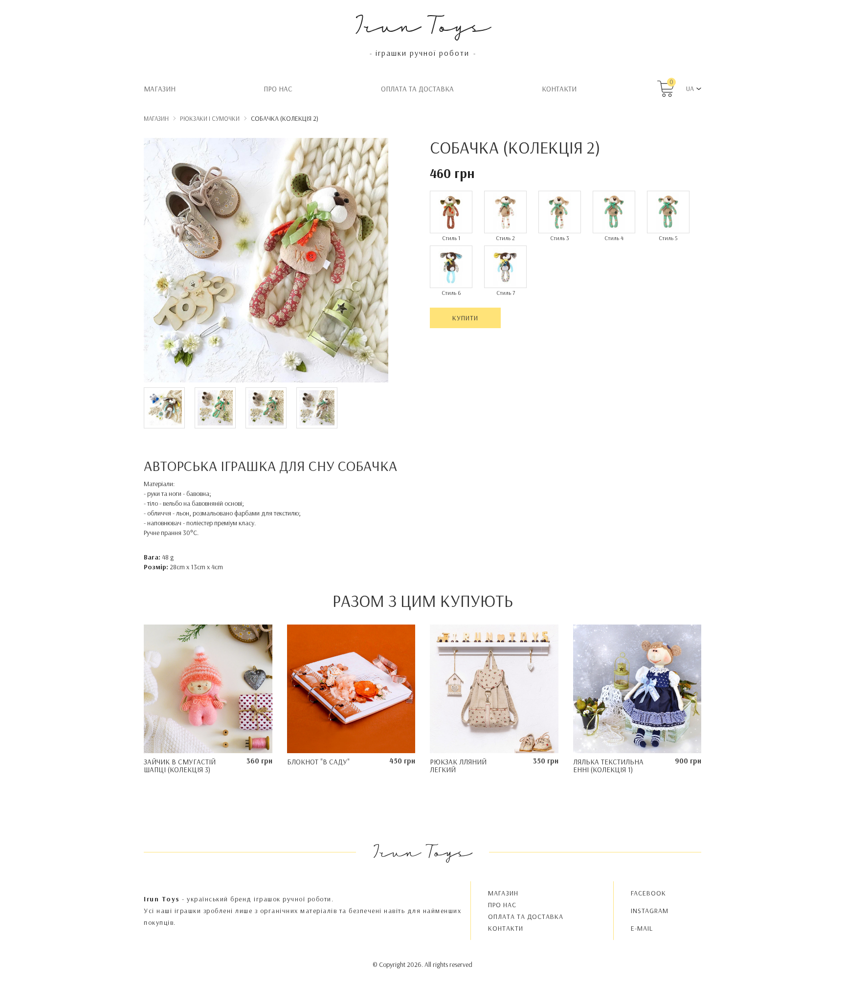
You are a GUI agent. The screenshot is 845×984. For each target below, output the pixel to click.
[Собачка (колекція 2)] (266, 261)
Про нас (278, 88)
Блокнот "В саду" (318, 761)
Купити (465, 317)
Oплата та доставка (417, 88)
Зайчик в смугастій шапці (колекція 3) (180, 766)
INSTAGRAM (649, 910)
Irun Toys (422, 24)
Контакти (559, 88)
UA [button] (690, 88)
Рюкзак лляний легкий (458, 766)
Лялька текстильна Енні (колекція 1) (608, 766)
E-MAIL (642, 928)
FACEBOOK (648, 893)
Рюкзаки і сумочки (210, 118)
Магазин (160, 88)
